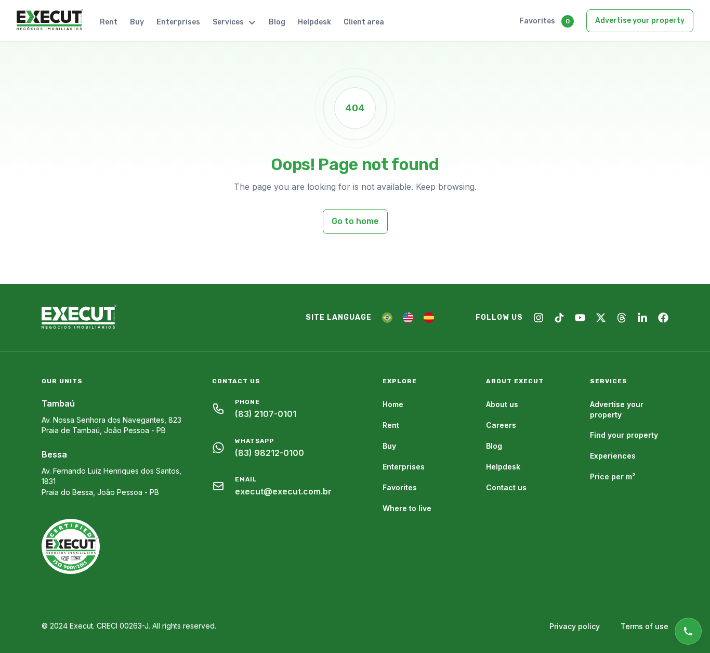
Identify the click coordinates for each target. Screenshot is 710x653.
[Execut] (50, 20)
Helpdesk (314, 22)
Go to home (355, 221)
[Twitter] (601, 317)
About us (502, 404)
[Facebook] (663, 317)
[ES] (429, 317)
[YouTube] (580, 317)
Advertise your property (640, 20)
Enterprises (178, 22)
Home (393, 404)
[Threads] (621, 317)
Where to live (407, 508)
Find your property (624, 434)
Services (228, 22)
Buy (137, 22)
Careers (501, 425)
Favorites (537, 21)
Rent (108, 22)
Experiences (613, 455)
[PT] (387, 317)
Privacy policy (574, 626)
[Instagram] (538, 317)
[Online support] (688, 631)
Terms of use (644, 626)
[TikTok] (559, 317)
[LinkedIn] (642, 317)
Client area (364, 22)
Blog (277, 22)
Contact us (506, 487)
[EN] (408, 317)
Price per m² (613, 476)
